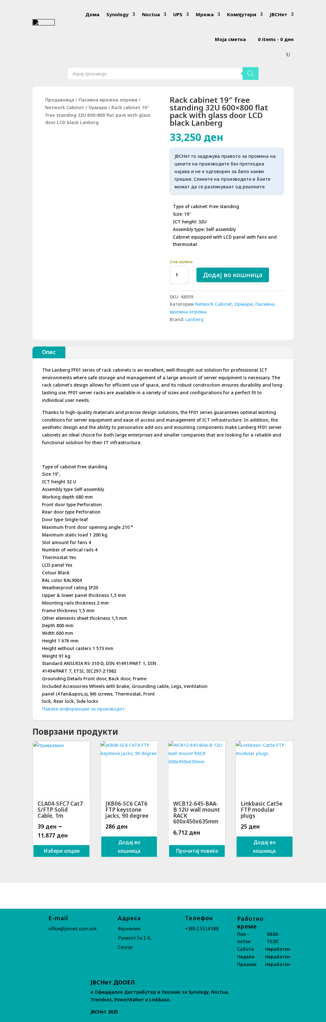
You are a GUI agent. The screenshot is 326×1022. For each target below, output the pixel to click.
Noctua (151, 14)
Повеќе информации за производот (83, 709)
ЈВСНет (278, 14)
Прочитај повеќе (197, 850)
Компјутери (241, 14)
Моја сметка (230, 39)
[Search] (251, 73)
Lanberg (194, 319)
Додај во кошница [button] (129, 846)
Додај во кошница (233, 274)
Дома (92, 14)
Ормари (98, 107)
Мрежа (205, 14)
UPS (177, 14)
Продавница (59, 100)
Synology (117, 14)
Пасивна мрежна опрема (108, 100)
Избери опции (62, 850)
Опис (49, 352)
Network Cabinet (64, 107)
